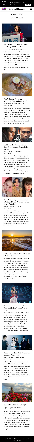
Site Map (19, 440)
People (5, 49)
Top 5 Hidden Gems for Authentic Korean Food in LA (15, 100)
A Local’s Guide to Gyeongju (15, 404)
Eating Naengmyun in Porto (18, 2)
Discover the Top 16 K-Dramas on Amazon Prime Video (17, 353)
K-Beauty (6, 206)
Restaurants (7, 104)
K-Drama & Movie (8, 151)
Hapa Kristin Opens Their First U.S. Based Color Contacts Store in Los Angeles (16, 201)
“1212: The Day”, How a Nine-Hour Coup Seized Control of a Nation (16, 146)
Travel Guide (7, 407)
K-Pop (5, 312)
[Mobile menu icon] (30, 9)
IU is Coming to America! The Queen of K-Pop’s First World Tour (15, 307)
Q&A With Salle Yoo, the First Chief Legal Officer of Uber (16, 45)
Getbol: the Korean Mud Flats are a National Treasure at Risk (17, 254)
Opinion (6, 258)
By (13, 49)
